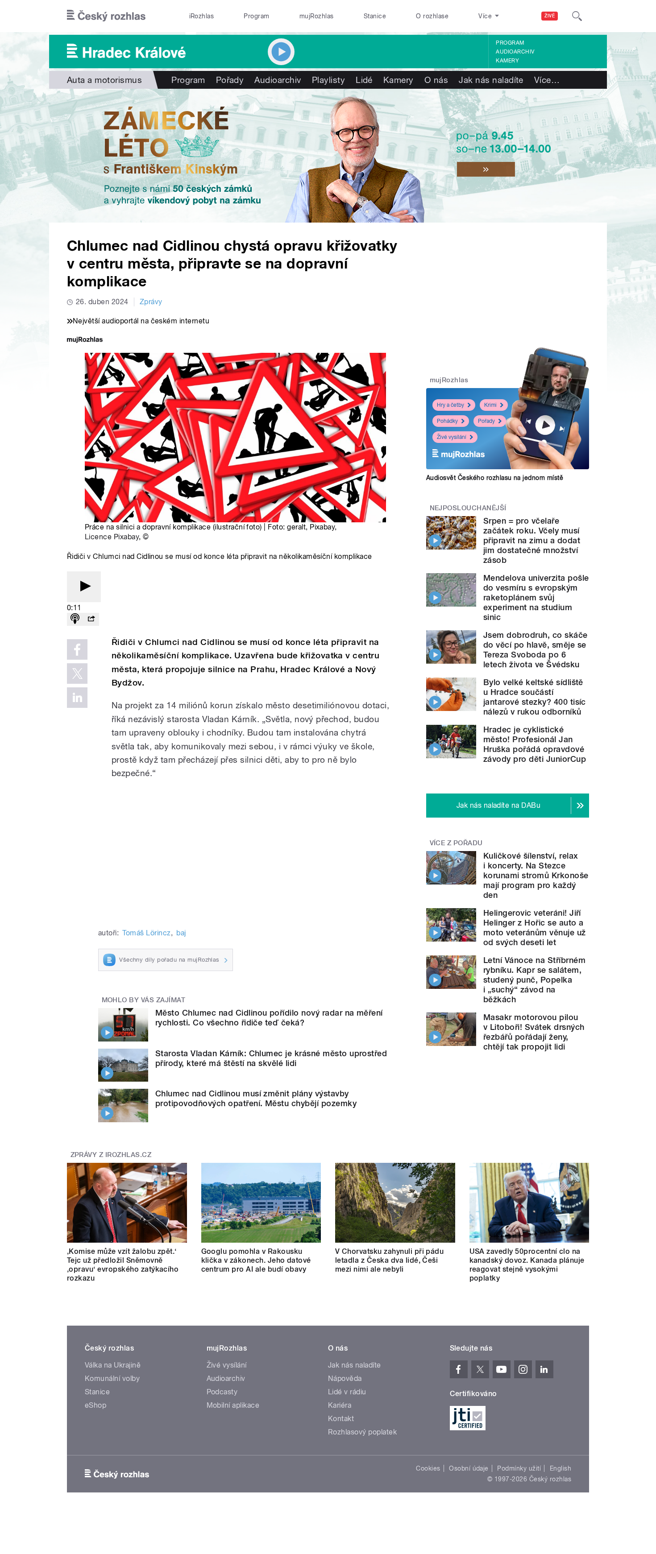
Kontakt (341, 1418)
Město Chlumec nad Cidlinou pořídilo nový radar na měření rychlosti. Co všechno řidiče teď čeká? (269, 1017)
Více (547, 80)
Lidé (364, 80)
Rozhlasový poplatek (362, 1432)
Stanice (375, 16)
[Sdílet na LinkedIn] (77, 697)
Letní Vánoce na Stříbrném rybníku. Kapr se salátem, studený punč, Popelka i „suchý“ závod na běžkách (534, 979)
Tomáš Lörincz (146, 933)
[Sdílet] (91, 619)
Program (256, 16)
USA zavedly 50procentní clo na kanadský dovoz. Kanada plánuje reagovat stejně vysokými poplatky (527, 1264)
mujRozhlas (316, 16)
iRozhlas (201, 16)
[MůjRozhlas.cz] (85, 340)
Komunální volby (112, 1378)
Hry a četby (450, 405)
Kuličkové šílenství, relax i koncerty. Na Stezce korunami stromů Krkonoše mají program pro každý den (536, 875)
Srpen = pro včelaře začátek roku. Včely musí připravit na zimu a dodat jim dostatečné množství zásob (531, 540)
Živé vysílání (451, 437)
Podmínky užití (519, 1468)
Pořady (230, 80)
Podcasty (222, 1392)
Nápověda (345, 1378)
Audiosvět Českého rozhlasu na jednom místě (494, 477)
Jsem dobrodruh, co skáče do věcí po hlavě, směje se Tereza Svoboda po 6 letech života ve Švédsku (535, 649)
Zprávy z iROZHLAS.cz (111, 1155)
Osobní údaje (469, 1468)
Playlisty (328, 80)
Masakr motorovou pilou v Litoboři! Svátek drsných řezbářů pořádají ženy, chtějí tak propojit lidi (533, 1032)
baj (181, 933)
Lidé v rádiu (347, 1392)
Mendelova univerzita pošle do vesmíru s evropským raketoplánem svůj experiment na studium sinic (536, 597)
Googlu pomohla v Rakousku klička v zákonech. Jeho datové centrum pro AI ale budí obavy (256, 1260)
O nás (436, 80)
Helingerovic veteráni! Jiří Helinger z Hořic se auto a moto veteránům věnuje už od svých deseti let (534, 927)
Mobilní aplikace (233, 1405)
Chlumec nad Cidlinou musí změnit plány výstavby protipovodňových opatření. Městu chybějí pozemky (256, 1098)
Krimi (490, 405)
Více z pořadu (456, 843)
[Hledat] (577, 16)
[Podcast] (75, 619)
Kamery (507, 61)
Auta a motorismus (104, 80)
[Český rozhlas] (106, 16)
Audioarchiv (515, 52)
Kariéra (339, 1405)
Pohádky (447, 421)
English (560, 1468)
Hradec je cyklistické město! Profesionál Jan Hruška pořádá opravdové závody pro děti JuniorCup (534, 744)
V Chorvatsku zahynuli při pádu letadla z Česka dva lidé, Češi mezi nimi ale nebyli (389, 1260)
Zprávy (151, 302)
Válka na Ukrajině (113, 1365)
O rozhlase (432, 16)
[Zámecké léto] (328, 156)
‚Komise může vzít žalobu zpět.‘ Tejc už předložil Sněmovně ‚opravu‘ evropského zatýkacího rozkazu (123, 1264)
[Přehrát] (84, 586)
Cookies (428, 1468)
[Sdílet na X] (77, 673)
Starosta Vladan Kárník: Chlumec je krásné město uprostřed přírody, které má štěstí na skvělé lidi (271, 1058)
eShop (95, 1405)
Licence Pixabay (112, 537)
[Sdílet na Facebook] (77, 649)
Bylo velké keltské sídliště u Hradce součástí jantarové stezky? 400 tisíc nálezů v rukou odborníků (534, 697)
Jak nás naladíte (491, 80)
